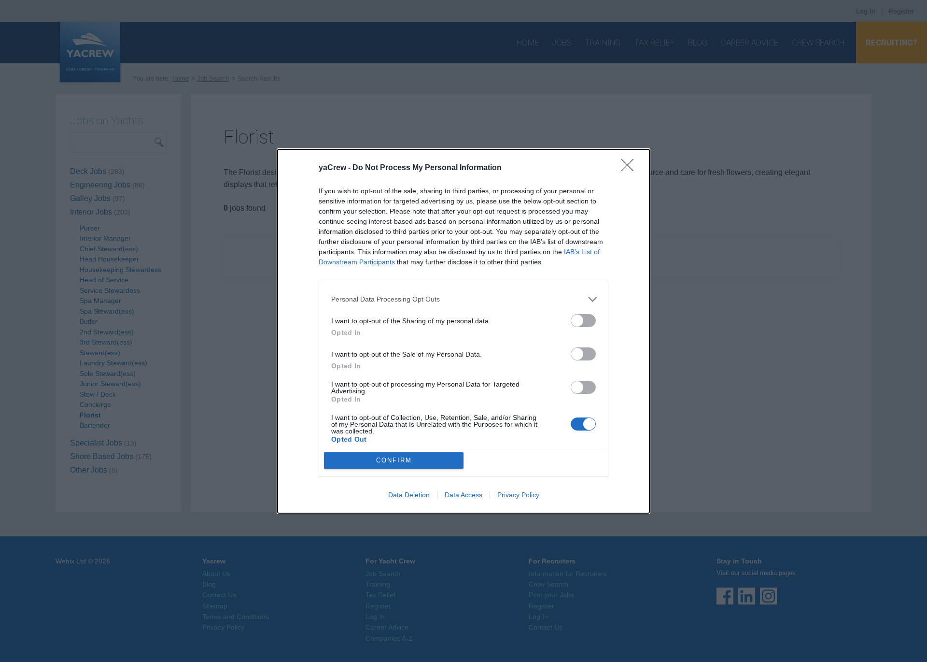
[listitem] (463, 299)
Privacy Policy (518, 495)
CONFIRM (394, 460)
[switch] (583, 320)
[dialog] (463, 331)
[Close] (630, 168)
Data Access (463, 495)
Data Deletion (409, 495)
